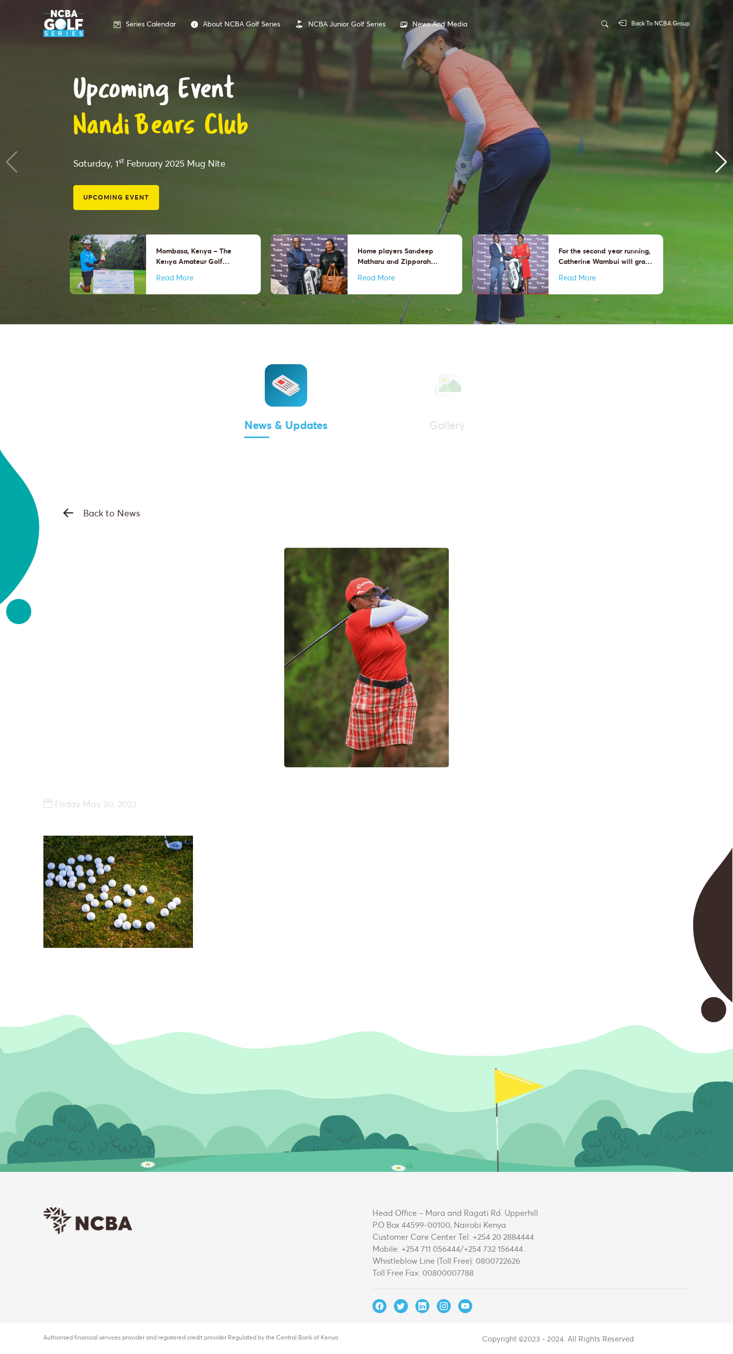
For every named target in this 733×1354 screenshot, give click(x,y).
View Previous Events (127, 168)
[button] (11, 162)
